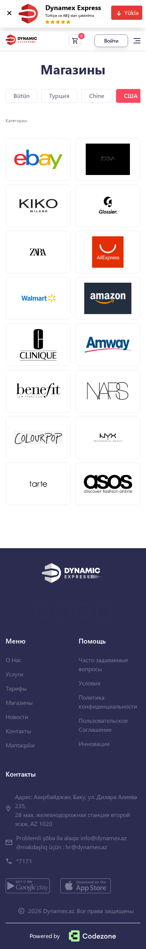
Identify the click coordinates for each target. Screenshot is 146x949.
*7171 (24, 861)
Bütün (21, 95)
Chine (96, 95)
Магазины (19, 702)
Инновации (94, 743)
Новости (17, 717)
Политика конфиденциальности (108, 701)
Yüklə (131, 12)
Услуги (14, 674)
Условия (89, 683)
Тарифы (16, 688)
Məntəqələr (20, 745)
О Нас (13, 660)
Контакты (18, 731)
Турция (59, 95)
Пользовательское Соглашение (103, 724)
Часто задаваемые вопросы (103, 664)
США (131, 95)
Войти (111, 40)
